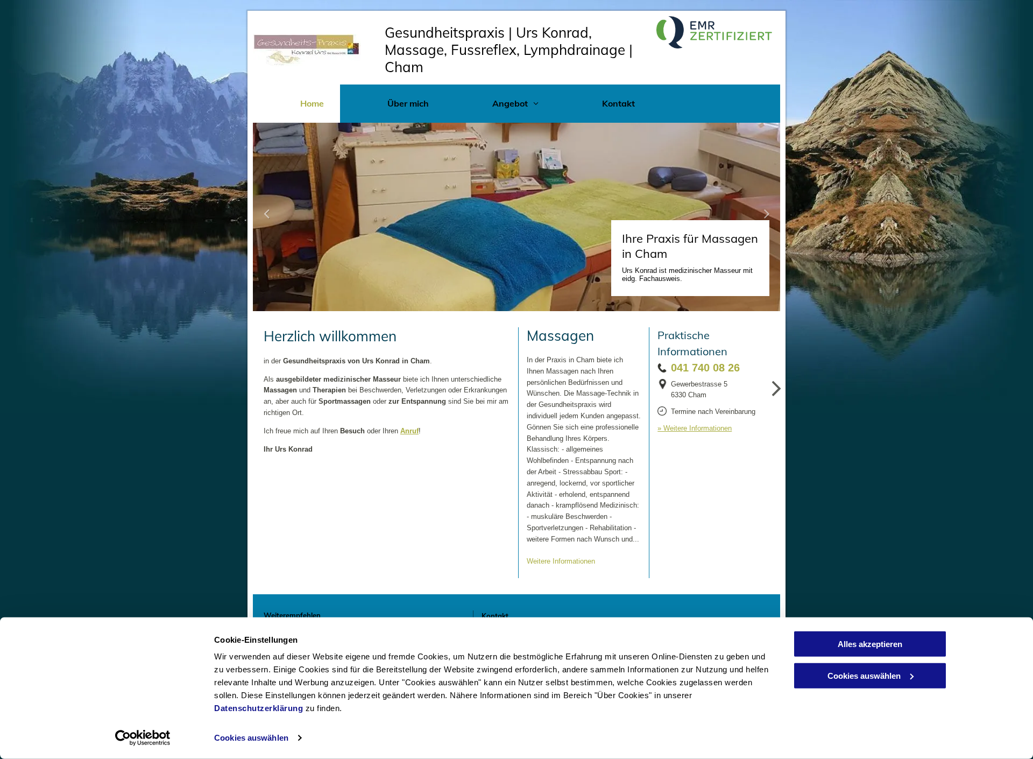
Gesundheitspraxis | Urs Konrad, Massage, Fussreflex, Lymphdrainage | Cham (509, 50)
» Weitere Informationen (694, 428)
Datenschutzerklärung (258, 708)
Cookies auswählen (251, 737)
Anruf (409, 431)
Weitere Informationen (561, 561)
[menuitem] (296, 104)
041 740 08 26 (705, 368)
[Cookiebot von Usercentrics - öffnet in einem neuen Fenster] (143, 738)
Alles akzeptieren (870, 644)
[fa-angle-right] (776, 398)
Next (767, 220)
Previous (264, 220)
